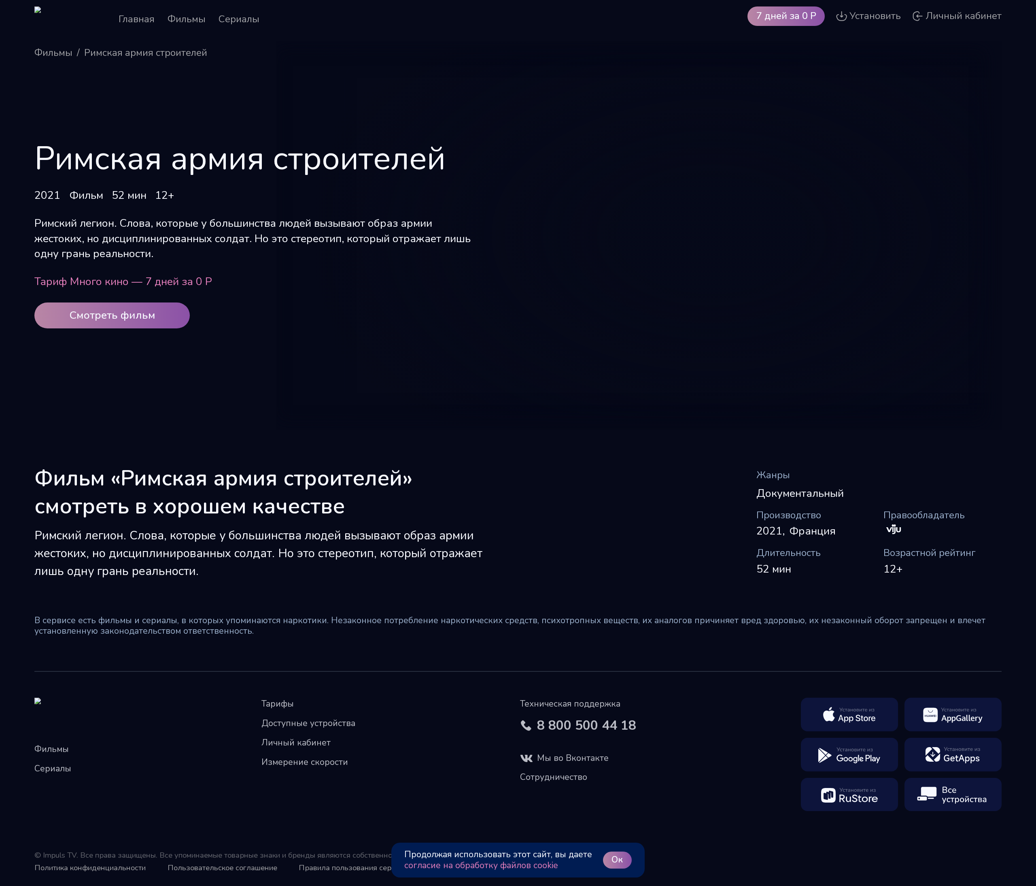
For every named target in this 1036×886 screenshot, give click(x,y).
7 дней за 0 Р (786, 15)
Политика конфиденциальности (90, 868)
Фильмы (187, 19)
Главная (137, 19)
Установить (875, 15)
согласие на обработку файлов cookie (481, 865)
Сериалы (239, 19)
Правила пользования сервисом (355, 868)
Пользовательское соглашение (222, 868)
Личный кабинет (296, 743)
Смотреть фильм (112, 315)
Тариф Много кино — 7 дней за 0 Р (123, 281)
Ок (617, 860)
